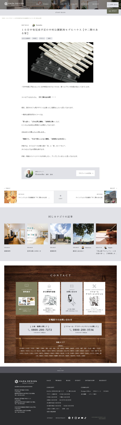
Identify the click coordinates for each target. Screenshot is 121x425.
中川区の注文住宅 (65, 394)
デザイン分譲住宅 (52, 394)
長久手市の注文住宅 (65, 400)
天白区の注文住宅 (69, 405)
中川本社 (106, 391)
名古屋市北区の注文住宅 (54, 402)
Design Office (86, 391)
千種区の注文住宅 (65, 397)
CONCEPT (63, 4)
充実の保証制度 (51, 411)
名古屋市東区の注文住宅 (54, 405)
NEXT (112, 188)
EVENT (54, 4)
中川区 (27, 348)
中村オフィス (97, 391)
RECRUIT (96, 4)
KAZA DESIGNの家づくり (55, 391)
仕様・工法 (65, 408)
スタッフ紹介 (92, 394)
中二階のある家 (71, 391)
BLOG (68, 380)
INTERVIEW (85, 4)
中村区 (32, 348)
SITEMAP (50, 418)
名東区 (42, 348)
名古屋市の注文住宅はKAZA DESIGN (23, 386)
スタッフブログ (9, 18)
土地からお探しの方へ (53, 408)
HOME (3, 18)
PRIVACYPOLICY (60, 418)
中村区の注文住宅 (52, 397)
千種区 (37, 348)
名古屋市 (22, 348)
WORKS (46, 4)
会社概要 (83, 394)
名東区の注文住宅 (52, 400)
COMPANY (74, 4)
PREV (8, 188)
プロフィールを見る (85, 173)
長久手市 (66, 351)
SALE (38, 4)
